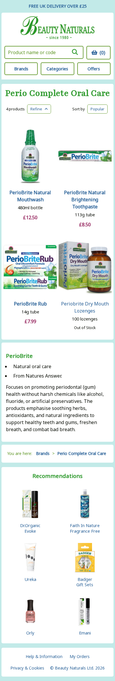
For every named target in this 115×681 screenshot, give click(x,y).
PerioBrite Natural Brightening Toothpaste (85, 199)
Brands (21, 69)
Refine (37, 109)
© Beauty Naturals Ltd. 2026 (77, 668)
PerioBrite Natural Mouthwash (30, 196)
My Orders (80, 656)
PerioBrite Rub (30, 303)
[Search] (75, 52)
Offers (94, 69)
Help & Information (44, 656)
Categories (57, 69)
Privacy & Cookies (27, 668)
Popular (97, 109)
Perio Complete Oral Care (57, 93)
